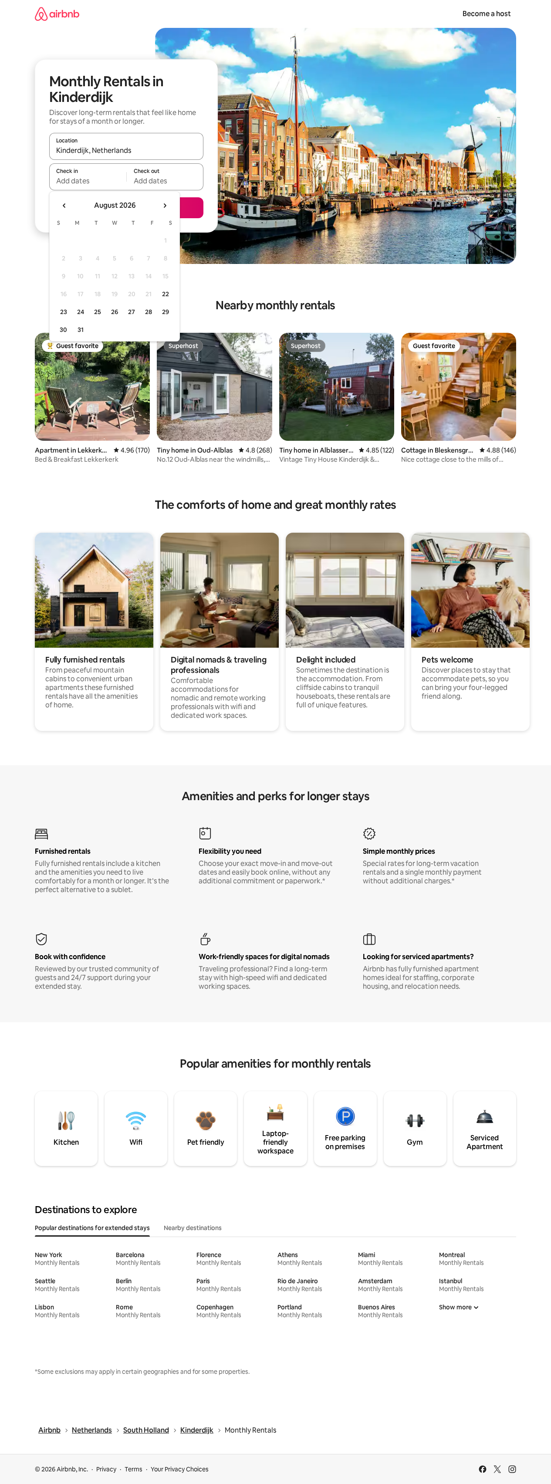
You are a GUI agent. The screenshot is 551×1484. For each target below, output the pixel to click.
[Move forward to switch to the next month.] (164, 205)
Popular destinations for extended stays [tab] (92, 1228)
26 (114, 312)
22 (165, 294)
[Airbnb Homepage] (57, 13)
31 (81, 330)
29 (165, 312)
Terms (133, 1469)
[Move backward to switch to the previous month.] (64, 205)
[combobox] (126, 150)
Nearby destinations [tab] (193, 1228)
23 (63, 312)
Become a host (487, 13)
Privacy (106, 1469)
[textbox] (87, 181)
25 (97, 312)
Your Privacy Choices (180, 1469)
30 (63, 330)
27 (131, 312)
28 (148, 312)
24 (80, 312)
